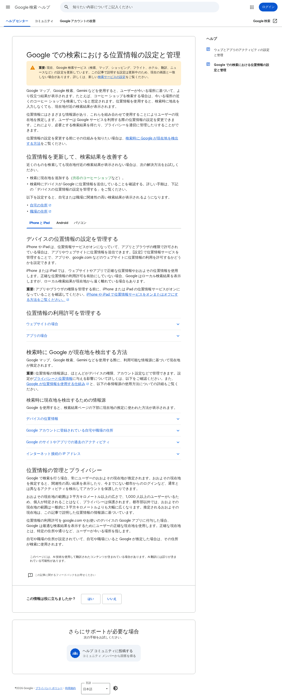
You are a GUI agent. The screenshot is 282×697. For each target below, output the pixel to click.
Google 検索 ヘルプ (32, 7)
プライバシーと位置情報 (52, 378)
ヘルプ (211, 39)
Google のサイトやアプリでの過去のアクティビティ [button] (68, 442)
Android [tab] (62, 223)
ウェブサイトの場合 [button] (42, 324)
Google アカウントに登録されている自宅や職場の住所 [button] (69, 430)
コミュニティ (44, 21)
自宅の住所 (39, 205)
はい (91, 599)
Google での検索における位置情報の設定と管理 (241, 67)
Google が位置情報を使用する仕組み (55, 384)
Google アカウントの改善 (78, 21)
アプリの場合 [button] (36, 336)
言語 (88, 682)
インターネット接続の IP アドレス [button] (53, 454)
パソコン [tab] (80, 223)
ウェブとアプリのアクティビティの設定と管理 (241, 52)
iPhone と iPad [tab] (39, 223)
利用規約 (70, 688)
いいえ (112, 599)
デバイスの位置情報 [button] (42, 419)
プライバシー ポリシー (49, 688)
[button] (8, 7)
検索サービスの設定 (112, 77)
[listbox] (95, 688)
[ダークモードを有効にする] (115, 688)
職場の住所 (39, 211)
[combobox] (146, 7)
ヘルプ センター (17, 21)
